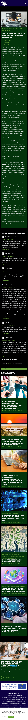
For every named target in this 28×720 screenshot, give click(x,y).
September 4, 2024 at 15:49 (8, 287)
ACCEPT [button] (11, 716)
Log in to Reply (5, 249)
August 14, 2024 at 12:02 (8, 256)
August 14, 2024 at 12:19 (8, 271)
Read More (4, 716)
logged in (10, 363)
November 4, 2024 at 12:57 (8, 325)
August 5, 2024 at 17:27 (7, 239)
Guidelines (6, 677)
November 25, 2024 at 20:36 (8, 340)
